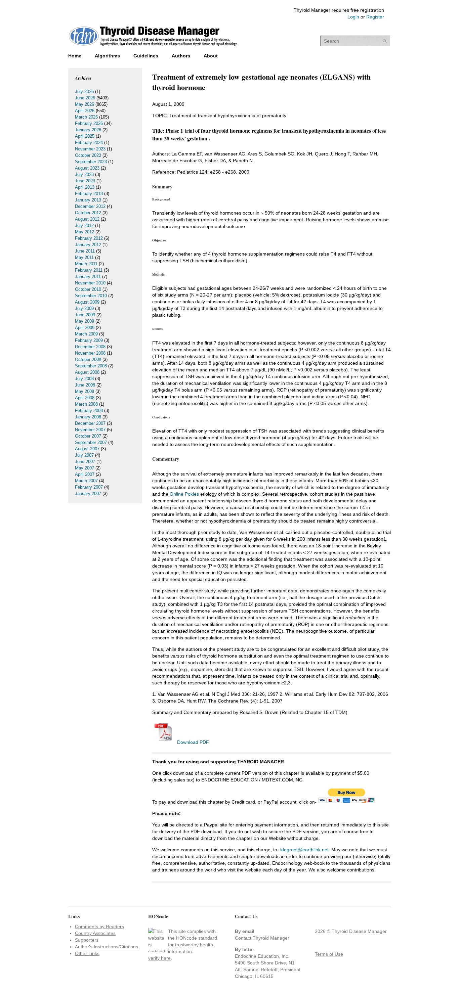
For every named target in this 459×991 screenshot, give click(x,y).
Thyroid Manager (271, 938)
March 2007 (86, 480)
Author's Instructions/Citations (106, 946)
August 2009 (87, 302)
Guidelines (145, 55)
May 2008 (84, 391)
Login (353, 16)
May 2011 (84, 257)
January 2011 (88, 276)
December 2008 (90, 346)
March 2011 (86, 263)
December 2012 (90, 206)
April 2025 (84, 136)
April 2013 (84, 187)
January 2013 (88, 199)
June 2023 (85, 180)
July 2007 (84, 455)
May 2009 (84, 321)
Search (385, 41)
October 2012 (88, 212)
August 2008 (87, 372)
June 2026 (85, 97)
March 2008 (86, 404)
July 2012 (84, 225)
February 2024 (89, 142)
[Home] (153, 46)
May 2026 (84, 104)
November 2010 (90, 282)
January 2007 (88, 493)
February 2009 (89, 340)
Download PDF (192, 742)
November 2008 (90, 353)
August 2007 (87, 448)
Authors (181, 55)
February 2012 (89, 238)
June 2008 (85, 385)
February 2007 (89, 487)
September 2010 (91, 295)
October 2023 (88, 155)
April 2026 (84, 110)
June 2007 (85, 461)
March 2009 (86, 333)
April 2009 (84, 327)
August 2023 (87, 168)
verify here (159, 958)
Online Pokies (184, 494)
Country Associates (95, 933)
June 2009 (85, 314)
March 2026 (86, 117)
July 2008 (84, 378)
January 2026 (88, 129)
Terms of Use (329, 954)
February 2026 (89, 123)
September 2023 (91, 161)
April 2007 (84, 474)
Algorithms (107, 55)
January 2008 (88, 416)
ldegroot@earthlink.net (304, 849)
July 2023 (84, 174)
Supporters (86, 940)
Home (74, 55)
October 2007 (88, 436)
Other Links (87, 953)
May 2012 (84, 231)
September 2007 (91, 442)
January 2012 (88, 244)
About (211, 55)
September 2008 (91, 365)
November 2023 (90, 148)
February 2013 (89, 193)
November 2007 (90, 429)
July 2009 (84, 308)
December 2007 (90, 423)
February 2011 (88, 270)
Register (375, 16)
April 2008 (84, 397)
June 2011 (85, 251)
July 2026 (84, 91)
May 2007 (84, 467)
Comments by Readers (99, 926)
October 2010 (88, 289)
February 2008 (89, 410)
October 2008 (88, 359)
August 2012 (87, 219)
